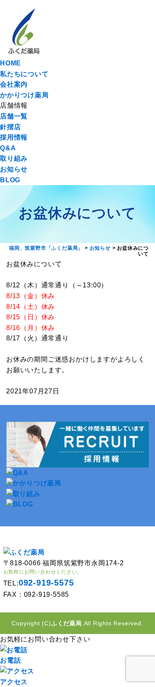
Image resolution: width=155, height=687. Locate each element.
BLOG (10, 179)
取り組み (14, 158)
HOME (10, 63)
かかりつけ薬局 (24, 95)
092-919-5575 (46, 582)
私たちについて (24, 73)
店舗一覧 (14, 116)
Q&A (8, 148)
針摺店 (10, 126)
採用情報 (14, 137)
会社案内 (14, 84)
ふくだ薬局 (66, 623)
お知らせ (14, 169)
